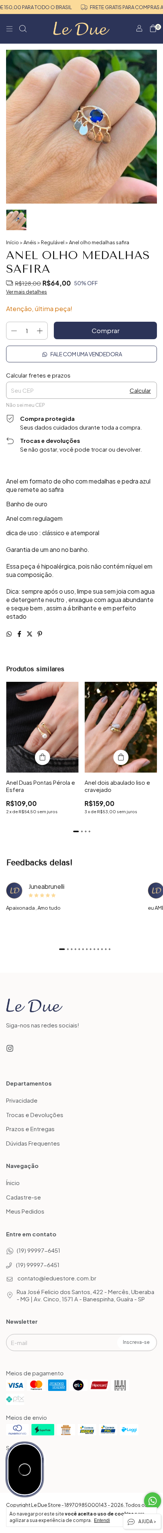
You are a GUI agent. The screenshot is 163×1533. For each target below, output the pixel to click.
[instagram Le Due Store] (10, 1048)
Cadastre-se (23, 1197)
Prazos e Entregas (30, 1129)
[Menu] (9, 28)
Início (12, 242)
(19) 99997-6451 (38, 1250)
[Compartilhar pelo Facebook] (20, 634)
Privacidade (22, 1100)
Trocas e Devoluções (34, 1114)
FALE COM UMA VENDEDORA (86, 354)
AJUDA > (147, 1521)
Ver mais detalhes (26, 292)
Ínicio (13, 1183)
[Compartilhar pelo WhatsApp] (9, 634)
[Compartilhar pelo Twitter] (30, 634)
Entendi (102, 1520)
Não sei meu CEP (25, 405)
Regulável (52, 242)
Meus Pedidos (25, 1211)
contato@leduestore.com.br (56, 1278)
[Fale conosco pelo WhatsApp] (152, 1500)
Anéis (30, 242)
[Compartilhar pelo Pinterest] (40, 634)
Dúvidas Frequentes (33, 1143)
